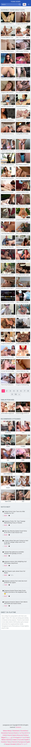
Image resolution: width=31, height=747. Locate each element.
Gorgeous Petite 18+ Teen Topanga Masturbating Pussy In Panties (14, 522)
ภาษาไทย (21, 733)
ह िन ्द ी (23, 744)
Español (26, 739)
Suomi (9, 735)
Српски (10, 733)
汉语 (17, 744)
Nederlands (16, 731)
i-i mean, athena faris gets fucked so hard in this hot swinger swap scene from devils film (16, 542)
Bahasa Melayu (7, 731)
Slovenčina (4, 733)
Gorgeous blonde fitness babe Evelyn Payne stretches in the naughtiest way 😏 (15, 592)
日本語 (5, 735)
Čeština (25, 735)
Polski (27, 737)
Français (7, 744)
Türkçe (9, 742)
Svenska (3, 742)
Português (17, 737)
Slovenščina (23, 731)
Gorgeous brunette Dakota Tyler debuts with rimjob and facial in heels (15, 602)
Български (21, 742)
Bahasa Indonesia (6, 739)
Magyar (3, 737)
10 (16, 394)
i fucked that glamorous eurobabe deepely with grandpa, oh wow (14, 552)
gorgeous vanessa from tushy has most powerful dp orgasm (15, 581)
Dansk (14, 735)
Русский (20, 739)
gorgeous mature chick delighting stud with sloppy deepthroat (15, 562)
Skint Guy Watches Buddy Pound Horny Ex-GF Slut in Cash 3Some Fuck (15, 531)
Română (13, 744)
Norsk (15, 733)
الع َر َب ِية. (10, 737)
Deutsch (14, 742)
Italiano (15, 739)
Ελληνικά (19, 735)
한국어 (27, 733)
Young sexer (15, 1)
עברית (22, 737)
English (28, 742)
